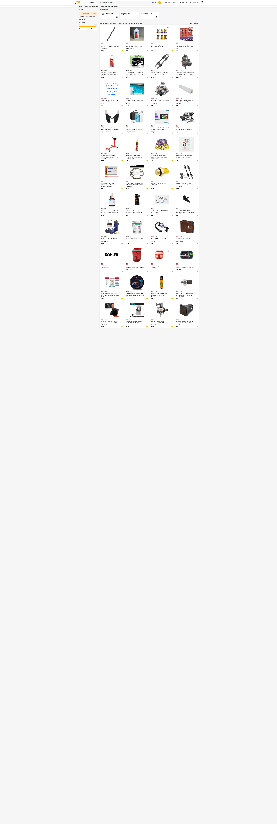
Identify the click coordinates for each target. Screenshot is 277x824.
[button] (171, 3)
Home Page (81, 6)
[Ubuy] (77, 2)
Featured (195, 23)
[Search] (159, 2)
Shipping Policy (82, 19)
